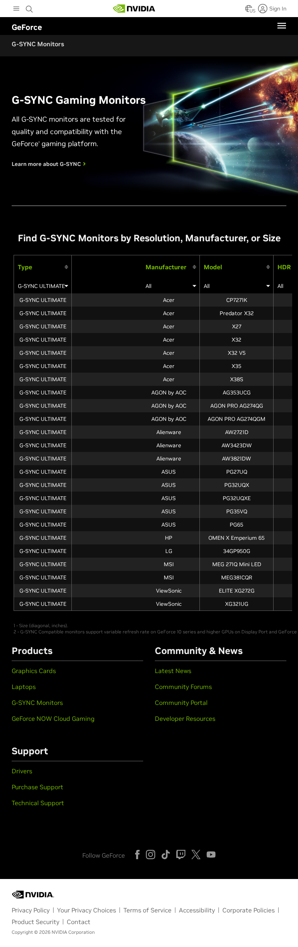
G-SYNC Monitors (37, 702)
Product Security (35, 922)
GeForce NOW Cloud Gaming (53, 718)
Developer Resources (185, 718)
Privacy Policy (31, 910)
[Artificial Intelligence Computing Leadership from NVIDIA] (134, 8)
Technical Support (38, 803)
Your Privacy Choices (86, 910)
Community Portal (181, 702)
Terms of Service (147, 910)
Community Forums (183, 687)
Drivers (22, 771)
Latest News (173, 671)
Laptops (24, 687)
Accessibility (197, 910)
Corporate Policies (248, 910)
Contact (78, 922)
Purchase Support (37, 787)
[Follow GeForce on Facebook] (137, 854)
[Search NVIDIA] (29, 7)
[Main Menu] (16, 9)
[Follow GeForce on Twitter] (196, 854)
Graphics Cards (34, 671)
